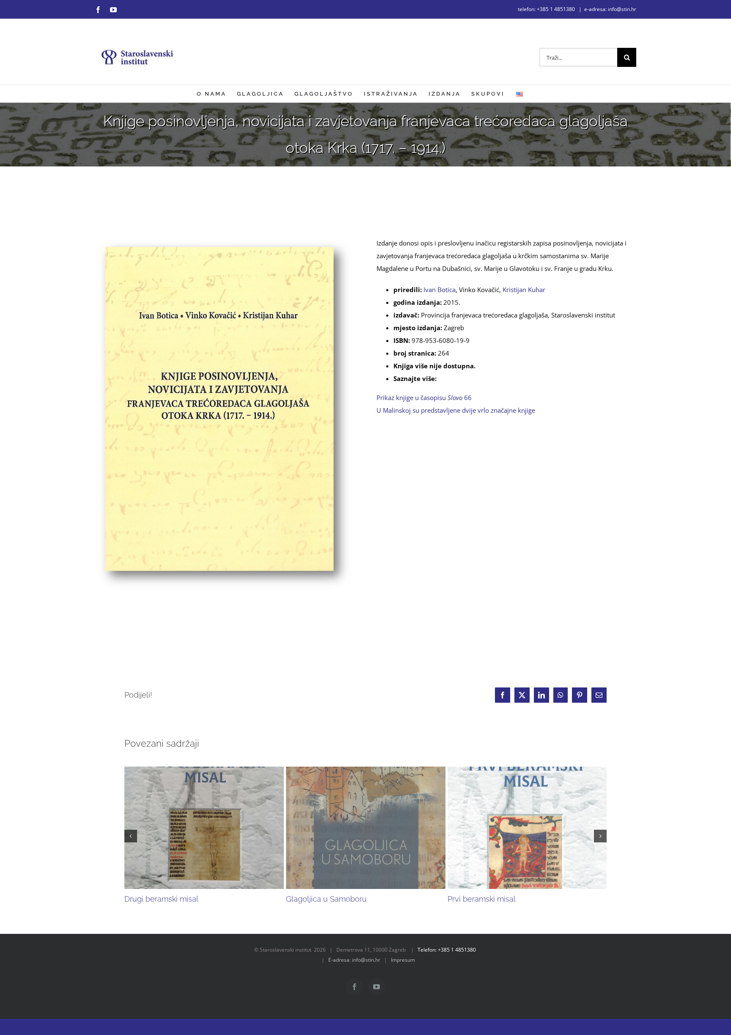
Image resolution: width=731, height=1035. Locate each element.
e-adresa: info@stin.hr (610, 9)
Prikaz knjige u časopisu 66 (425, 397)
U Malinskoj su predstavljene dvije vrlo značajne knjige (456, 410)
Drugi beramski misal (161, 898)
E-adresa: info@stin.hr (354, 959)
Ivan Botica (439, 289)
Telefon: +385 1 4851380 (447, 949)
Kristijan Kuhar (524, 289)
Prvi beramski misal (482, 898)
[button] (130, 836)
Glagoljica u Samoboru (326, 898)
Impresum (403, 959)
